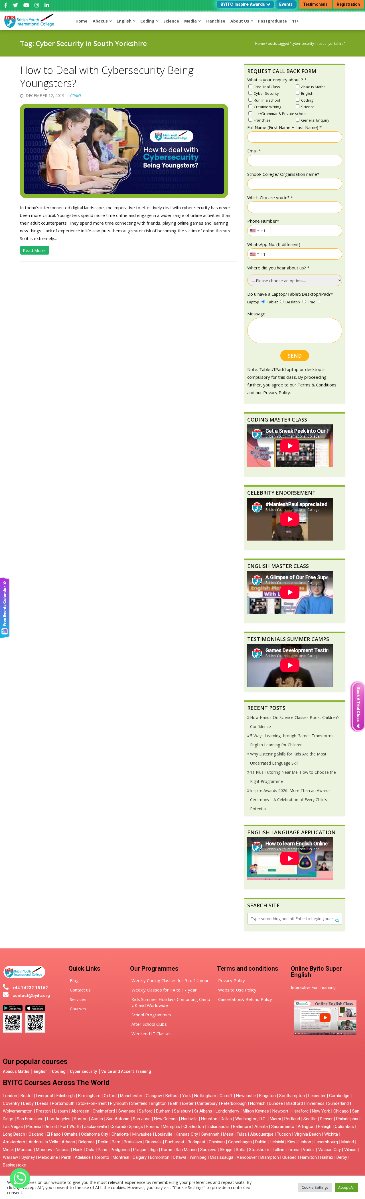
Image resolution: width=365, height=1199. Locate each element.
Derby (28, 1103)
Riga (154, 1149)
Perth (66, 1157)
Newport (280, 1111)
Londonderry (227, 1111)
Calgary (140, 1157)
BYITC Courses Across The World (56, 1083)
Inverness (316, 1103)
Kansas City (187, 1134)
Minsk (8, 1149)
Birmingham (89, 1095)
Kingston (267, 1095)
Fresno (152, 1126)
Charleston (193, 1126)
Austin (97, 1118)
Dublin (260, 1141)
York (186, 1095)
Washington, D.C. (250, 1118)
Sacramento (282, 1126)
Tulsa (242, 1134)
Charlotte (120, 1134)
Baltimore (242, 1126)
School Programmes (151, 1014)
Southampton (292, 1095)
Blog (74, 980)
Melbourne (48, 1157)
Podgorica (120, 1149)
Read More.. (34, 250)
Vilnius (351, 1149)
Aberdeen (80, 1111)
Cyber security (83, 1071)
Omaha (71, 1134)
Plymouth (119, 1103)
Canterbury (207, 1103)
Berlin (103, 1141)
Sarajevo (208, 1149)
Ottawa (179, 1157)
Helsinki (277, 1141)
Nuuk (77, 1149)
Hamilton (308, 1157)
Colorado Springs (126, 1126)
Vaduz (309, 1149)
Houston (209, 1118)
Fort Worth (70, 1126)
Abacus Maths (16, 1071)
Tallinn (278, 1149)
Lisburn (61, 1111)
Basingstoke (14, 1165)
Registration (348, 4)
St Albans (203, 1111)
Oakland (36, 1134)
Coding (59, 1071)
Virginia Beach (307, 1134)
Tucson (284, 1134)
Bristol (27, 1095)
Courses (78, 1008)
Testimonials (315, 4)
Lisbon (305, 1141)
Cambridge (339, 1095)
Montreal (121, 1157)
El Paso (54, 1134)
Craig (75, 95)
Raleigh (324, 1126)
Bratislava (133, 1141)
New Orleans (166, 1118)
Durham (163, 1111)
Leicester (317, 1095)
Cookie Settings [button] (315, 1187)
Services (78, 999)
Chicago (341, 1111)
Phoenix (33, 1126)
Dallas (226, 1118)
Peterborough (234, 1103)
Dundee (276, 1103)
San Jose (142, 1118)
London (10, 1095)
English (41, 1071)
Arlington (306, 1126)
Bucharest (174, 1141)
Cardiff (226, 1095)
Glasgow (154, 1095)
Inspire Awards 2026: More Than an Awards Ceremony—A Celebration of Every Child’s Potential (290, 799)
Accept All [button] (346, 1187)
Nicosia (63, 1149)
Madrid (347, 1141)
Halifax (326, 1157)
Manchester (131, 1095)
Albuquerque (261, 1134)
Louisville (163, 1134)
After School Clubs (149, 1024)
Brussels (153, 1141)
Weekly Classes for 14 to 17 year (164, 990)
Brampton (269, 1157)
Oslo (90, 1149)
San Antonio (117, 1118)
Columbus (344, 1126)
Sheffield (139, 1103)
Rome (166, 1149)
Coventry (11, 1103)
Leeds (42, 1103)
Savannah (210, 1134)
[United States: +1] (254, 230)
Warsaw (10, 1157)
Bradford (294, 1103)
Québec (289, 1157)
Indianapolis (218, 1126)
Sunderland (338, 1103)
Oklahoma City (94, 1134)
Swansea (126, 1111)
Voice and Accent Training (126, 1071)
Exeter (188, 1103)
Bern (116, 1141)
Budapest (196, 1141)
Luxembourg (326, 1141)
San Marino (186, 1149)
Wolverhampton (18, 1111)
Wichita (331, 1134)
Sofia (241, 1149)
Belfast (172, 1095)
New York (321, 1111)
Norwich (257, 1103)
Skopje (226, 1149)
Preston (43, 1111)
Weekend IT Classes (151, 1033)
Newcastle (246, 1095)
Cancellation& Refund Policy (245, 999)
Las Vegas (13, 1126)
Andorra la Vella (43, 1141)
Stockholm (259, 1149)
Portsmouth (63, 1103)
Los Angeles (58, 1118)
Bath (174, 1103)
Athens (68, 1141)
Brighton (159, 1103)
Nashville (189, 1118)
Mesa (228, 1134)
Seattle (310, 1118)
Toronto (101, 1157)
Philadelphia (347, 1118)
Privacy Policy (231, 980)
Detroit (50, 1126)
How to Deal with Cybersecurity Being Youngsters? (107, 76)
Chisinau (217, 1141)
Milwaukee (142, 1134)
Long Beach (14, 1134)
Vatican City (329, 1149)
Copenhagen (240, 1141)
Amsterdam (14, 1141)
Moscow (44, 1149)
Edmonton (159, 1157)
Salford (146, 1111)
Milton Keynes (256, 1111)
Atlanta (261, 1126)
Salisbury (182, 1111)
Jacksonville (95, 1126)
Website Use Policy (237, 990)
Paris (102, 1149)
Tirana (293, 1149)
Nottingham (205, 1095)
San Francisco (30, 1118)
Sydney (28, 1157)
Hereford (300, 1111)
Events (286, 4)
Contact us (80, 990)
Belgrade (86, 1141)
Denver (326, 1118)
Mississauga (221, 1157)
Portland (292, 1118)
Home (260, 43)
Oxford (110, 1095)
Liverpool (44, 1095)
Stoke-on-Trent (92, 1103)
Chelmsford (104, 1111)
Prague (139, 1149)
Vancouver (247, 1157)
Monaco (25, 1149)
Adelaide (83, 1157)
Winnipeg (198, 1157)
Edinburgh (65, 1095)
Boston (81, 1118)
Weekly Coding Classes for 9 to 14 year (170, 980)
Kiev (291, 1141)
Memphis (171, 1126)
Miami (275, 1118)
